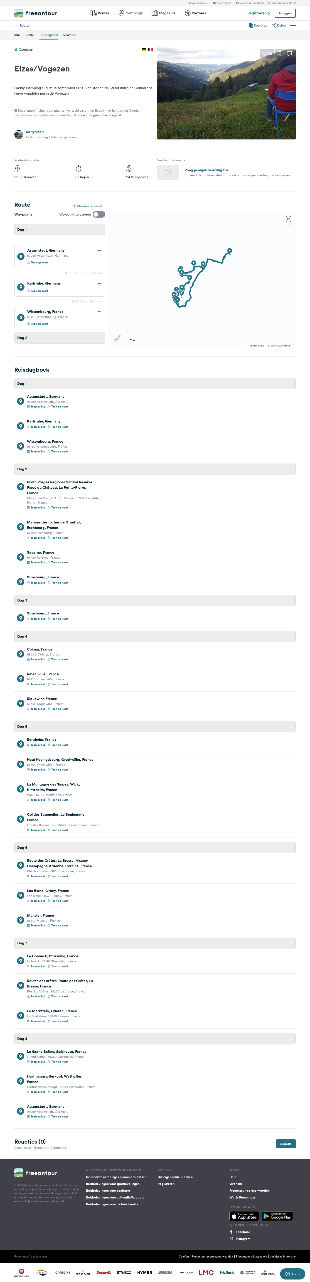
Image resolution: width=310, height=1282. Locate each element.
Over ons (235, 1183)
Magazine (167, 13)
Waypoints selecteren (75, 214)
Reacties (69, 35)
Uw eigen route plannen (175, 1177)
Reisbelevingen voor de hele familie (112, 1204)
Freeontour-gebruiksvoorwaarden (212, 1256)
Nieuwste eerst (89, 206)
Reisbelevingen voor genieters (108, 1190)
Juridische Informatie (283, 1256)
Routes (103, 13)
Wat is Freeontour (242, 1197)
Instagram (243, 1238)
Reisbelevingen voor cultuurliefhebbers (115, 1197)
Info (17, 35)
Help (232, 1177)
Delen (281, 25)
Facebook (243, 1232)
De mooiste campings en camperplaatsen (116, 1177)
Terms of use (257, 345)
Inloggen (285, 13)
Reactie (286, 1144)
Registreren (257, 13)
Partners (199, 13)
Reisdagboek (48, 35)
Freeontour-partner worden (249, 1190)
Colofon (184, 1256)
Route (29, 35)
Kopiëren (260, 25)
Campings (134, 13)
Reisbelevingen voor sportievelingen (113, 1183)
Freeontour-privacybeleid (251, 1256)
